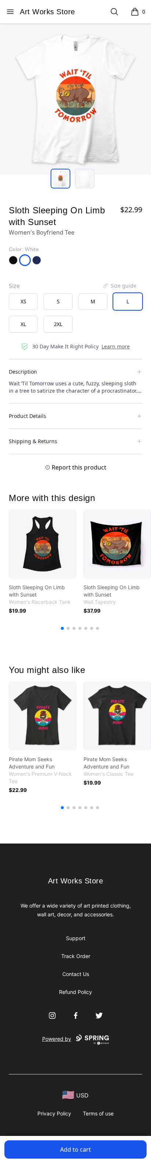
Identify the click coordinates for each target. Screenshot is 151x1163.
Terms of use (98, 1113)
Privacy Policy (54, 1113)
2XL (58, 324)
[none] (119, 285)
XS (23, 301)
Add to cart (75, 1149)
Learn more (116, 346)
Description (23, 371)
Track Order (75, 956)
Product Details (27, 415)
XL (23, 324)
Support (75, 938)
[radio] (23, 301)
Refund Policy (75, 992)
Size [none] (14, 286)
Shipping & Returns (33, 441)
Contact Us (75, 974)
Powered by (56, 1039)
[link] (42, 543)
